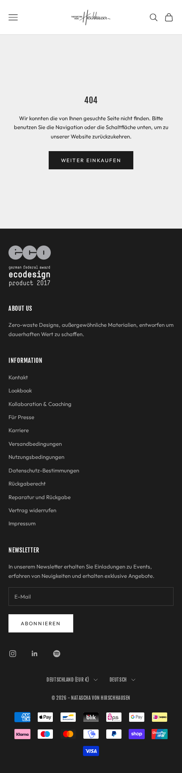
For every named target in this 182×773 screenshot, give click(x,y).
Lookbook (20, 390)
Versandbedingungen (35, 443)
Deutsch (118, 680)
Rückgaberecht (27, 483)
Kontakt (18, 377)
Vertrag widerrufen (32, 510)
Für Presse (21, 417)
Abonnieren (41, 623)
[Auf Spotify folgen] (56, 653)
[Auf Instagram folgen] (12, 653)
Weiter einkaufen (91, 160)
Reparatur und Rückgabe (39, 497)
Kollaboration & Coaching (40, 403)
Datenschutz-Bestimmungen (43, 470)
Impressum (22, 523)
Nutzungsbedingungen (36, 456)
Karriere (18, 430)
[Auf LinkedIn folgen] (34, 653)
